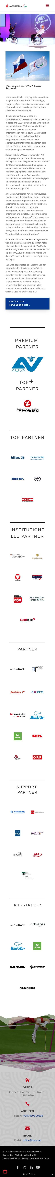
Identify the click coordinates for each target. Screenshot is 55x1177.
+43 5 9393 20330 (32, 1115)
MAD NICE (31, 1155)
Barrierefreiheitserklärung (15, 1158)
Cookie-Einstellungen (40, 1158)
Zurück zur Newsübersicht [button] (18, 303)
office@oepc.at (32, 1140)
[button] (47, 7)
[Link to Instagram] (24, 1167)
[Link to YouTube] (38, 1167)
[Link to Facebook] (17, 1167)
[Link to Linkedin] (31, 1167)
